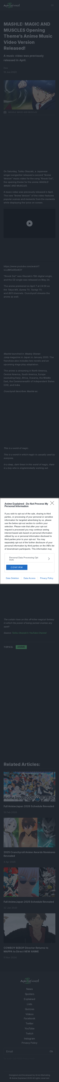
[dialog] (29, 541)
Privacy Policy (46, 578)
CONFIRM (17, 567)
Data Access (29, 578)
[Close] (53, 504)
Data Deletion (12, 578)
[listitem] (29, 558)
